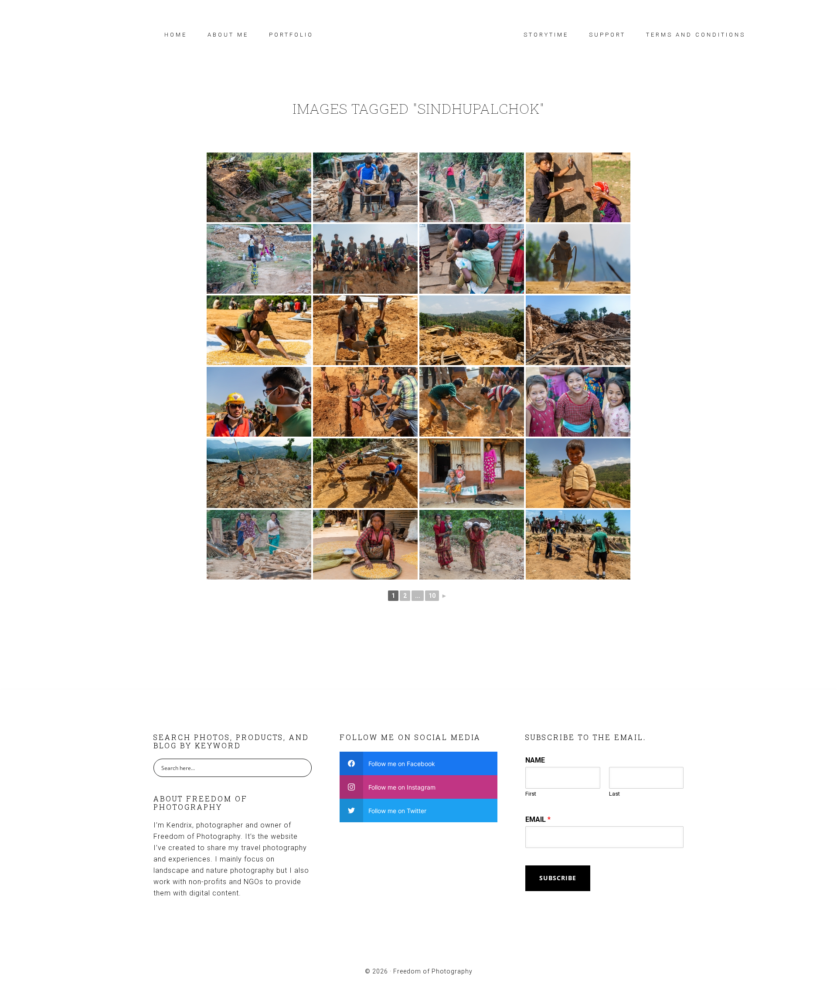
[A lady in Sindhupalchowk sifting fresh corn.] (365, 545)
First (530, 793)
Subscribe (557, 878)
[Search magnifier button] (302, 768)
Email (538, 819)
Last (614, 793)
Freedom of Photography (418, 32)
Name (535, 760)
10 (432, 595)
